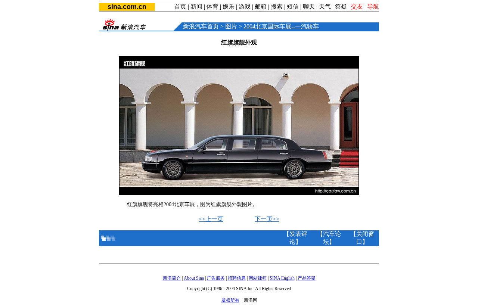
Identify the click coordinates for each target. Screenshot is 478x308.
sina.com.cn (127, 6)
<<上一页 (211, 219)
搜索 (277, 6)
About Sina (194, 278)
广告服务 (216, 278)
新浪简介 (172, 278)
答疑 (341, 6)
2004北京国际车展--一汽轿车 (281, 26)
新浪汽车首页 (201, 26)
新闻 (196, 6)
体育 (212, 6)
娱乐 (229, 6)
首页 (180, 6)
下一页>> (267, 219)
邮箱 (261, 6)
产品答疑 (307, 278)
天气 (325, 6)
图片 (231, 26)
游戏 (245, 6)
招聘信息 (237, 278)
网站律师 (258, 278)
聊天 (309, 6)
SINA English (282, 278)
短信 (293, 6)
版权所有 (230, 300)
